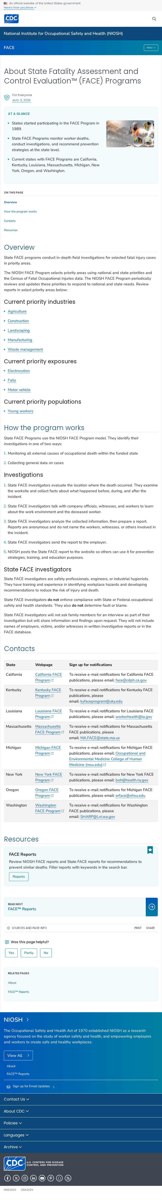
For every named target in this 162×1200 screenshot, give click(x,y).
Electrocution (19, 370)
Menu (150, 47)
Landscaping (19, 330)
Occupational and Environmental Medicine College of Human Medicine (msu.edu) (107, 759)
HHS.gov (10, 1190)
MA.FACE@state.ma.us (100, 737)
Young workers (20, 411)
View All (15, 1055)
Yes (11, 953)
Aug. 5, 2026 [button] (21, 100)
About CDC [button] (15, 1111)
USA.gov (27, 1190)
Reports (19, 876)
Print (138, 928)
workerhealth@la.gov (134, 716)
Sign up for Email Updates (31, 1086)
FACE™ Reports (18, 992)
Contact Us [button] (15, 1099)
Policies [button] (11, 1123)
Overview (10, 202)
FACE (9, 47)
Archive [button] (11, 1147)
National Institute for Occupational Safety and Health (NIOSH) (63, 33)
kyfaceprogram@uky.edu (101, 701)
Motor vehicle (19, 389)
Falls (12, 380)
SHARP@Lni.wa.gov (97, 816)
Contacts (10, 221)
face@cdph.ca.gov (131, 680)
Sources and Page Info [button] (29, 928)
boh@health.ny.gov (132, 780)
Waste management (25, 349)
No (46, 953)
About (12, 983)
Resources (11, 230)
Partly (29, 953)
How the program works (20, 212)
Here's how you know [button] (19, 7)
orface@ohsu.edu (130, 795)
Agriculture (17, 311)
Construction (18, 320)
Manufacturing (20, 339)
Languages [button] (15, 1135)
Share (150, 928)
